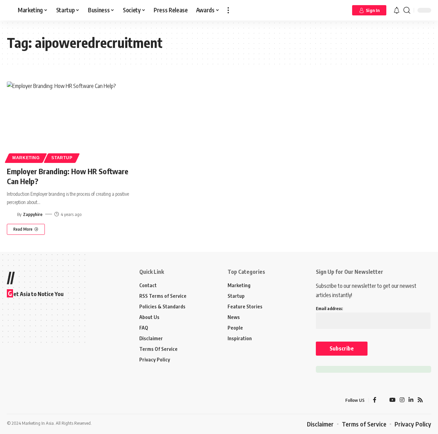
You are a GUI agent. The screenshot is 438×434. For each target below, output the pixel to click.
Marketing (25, 158)
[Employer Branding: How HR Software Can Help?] (73, 121)
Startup (61, 158)
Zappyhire (32, 214)
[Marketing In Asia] (22, 400)
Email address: (329, 308)
